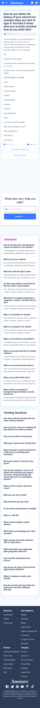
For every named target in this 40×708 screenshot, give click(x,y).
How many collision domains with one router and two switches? (19, 419)
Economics (24, 644)
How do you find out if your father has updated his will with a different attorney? (19, 587)
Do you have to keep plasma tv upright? (20, 508)
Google (17, 42)
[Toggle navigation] (3, 2)
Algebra (23, 615)
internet (18, 50)
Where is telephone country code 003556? (17, 577)
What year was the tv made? (15, 495)
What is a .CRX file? (11, 515)
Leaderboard (8, 615)
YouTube (9, 66)
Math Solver (8, 668)
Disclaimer (24, 668)
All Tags (6, 619)
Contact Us (25, 656)
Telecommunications (25, 10)
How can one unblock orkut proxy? (18, 436)
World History (26, 627)
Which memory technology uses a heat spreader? (19, 532)
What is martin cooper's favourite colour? (18, 487)
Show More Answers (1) (20, 150)
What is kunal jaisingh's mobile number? (16, 523)
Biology (23, 623)
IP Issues (24, 676)
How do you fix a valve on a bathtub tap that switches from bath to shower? (20, 428)
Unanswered (8, 623)
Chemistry (24, 619)
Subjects (6, 10)
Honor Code (8, 656)
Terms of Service (27, 660)
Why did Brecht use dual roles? (16, 502)
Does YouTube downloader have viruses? (17, 559)
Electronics (13, 10)
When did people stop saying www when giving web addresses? (18, 550)
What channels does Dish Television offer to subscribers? (18, 541)
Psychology (25, 635)
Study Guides (8, 664)
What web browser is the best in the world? (18, 462)
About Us (24, 652)
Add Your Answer (20, 155)
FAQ (5, 672)
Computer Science (27, 639)
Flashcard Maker (9, 660)
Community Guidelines (11, 652)
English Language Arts (29, 631)
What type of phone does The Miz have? (20, 443)
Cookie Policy (25, 672)
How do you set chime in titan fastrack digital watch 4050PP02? (19, 568)
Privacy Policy (26, 664)
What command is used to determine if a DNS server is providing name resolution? (20, 452)
